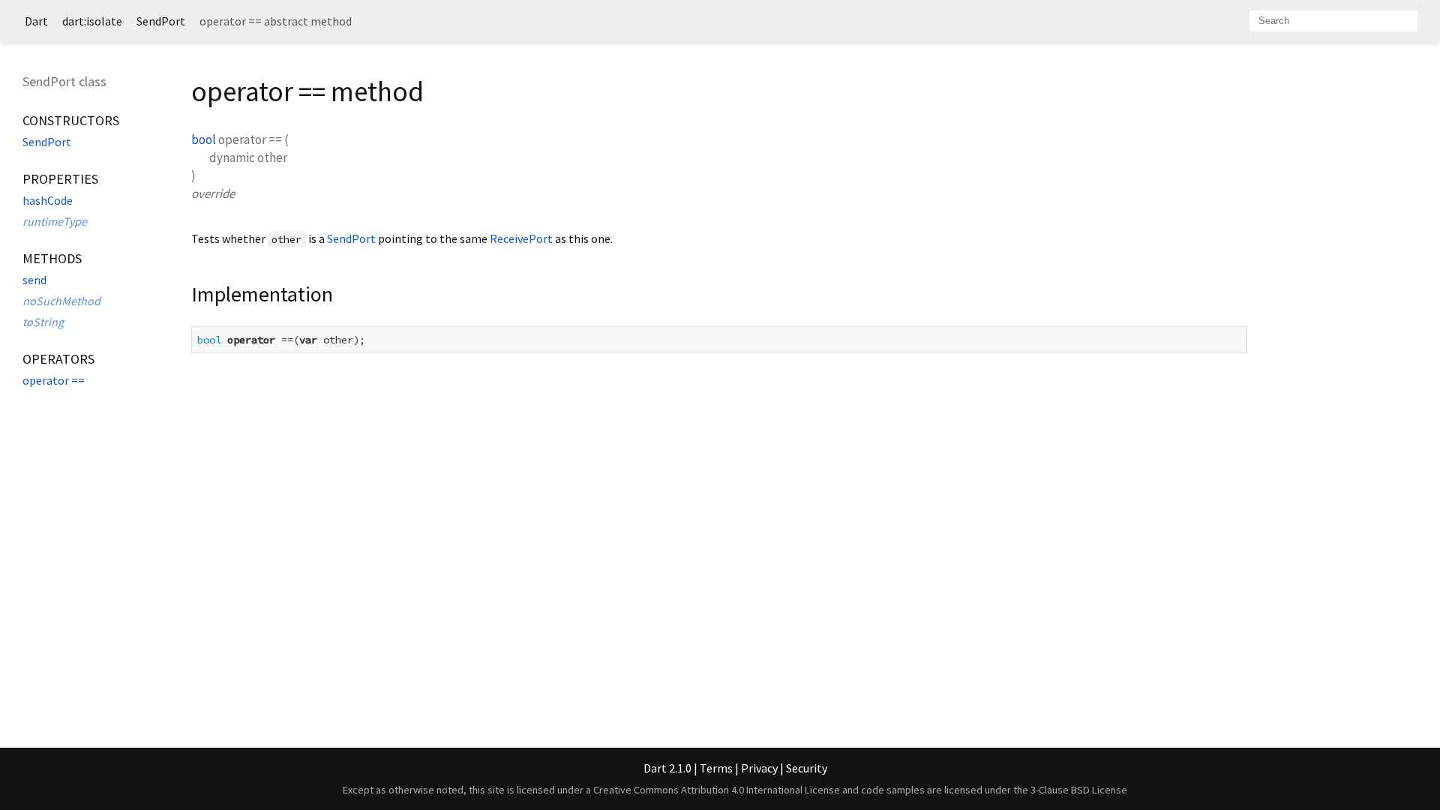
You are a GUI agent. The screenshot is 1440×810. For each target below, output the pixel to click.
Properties (60, 179)
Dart (36, 21)
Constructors (70, 120)
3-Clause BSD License (1078, 789)
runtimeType (54, 221)
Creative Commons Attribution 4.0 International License (716, 789)
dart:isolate (92, 21)
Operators (58, 359)
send (34, 279)
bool (203, 139)
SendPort (160, 21)
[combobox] (1334, 21)
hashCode (47, 200)
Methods (52, 258)
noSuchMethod (61, 300)
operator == (53, 380)
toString (43, 321)
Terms (716, 768)
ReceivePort (521, 238)
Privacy (759, 768)
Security (806, 768)
